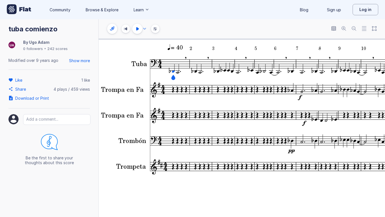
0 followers (33, 48)
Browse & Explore (102, 9)
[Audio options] (144, 29)
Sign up (334, 9)
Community (60, 9)
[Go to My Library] (19, 9)
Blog (304, 9)
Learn (139, 9)
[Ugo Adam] (11, 45)
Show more (79, 60)
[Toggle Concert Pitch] (334, 28)
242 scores (57, 48)
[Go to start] (125, 29)
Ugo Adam (39, 42)
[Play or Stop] (137, 29)
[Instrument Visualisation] (155, 29)
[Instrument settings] (112, 29)
